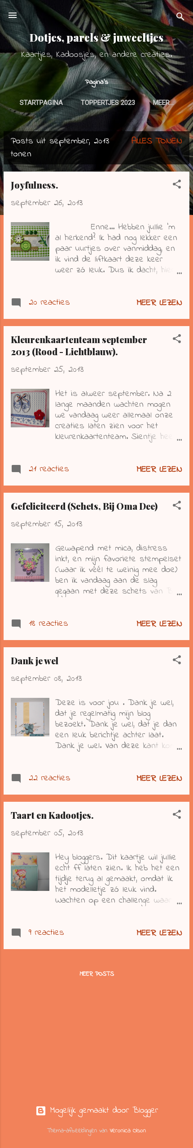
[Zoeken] (180, 18)
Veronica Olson (128, 1130)
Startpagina (41, 103)
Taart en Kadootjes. (52, 815)
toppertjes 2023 (108, 103)
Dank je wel (34, 660)
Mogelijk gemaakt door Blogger (102, 1110)
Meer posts (96, 974)
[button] (176, 186)
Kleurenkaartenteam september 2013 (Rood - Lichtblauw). (79, 345)
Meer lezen (159, 303)
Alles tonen (157, 141)
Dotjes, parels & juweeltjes (96, 37)
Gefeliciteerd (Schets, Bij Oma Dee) (84, 506)
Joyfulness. (34, 185)
